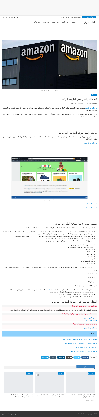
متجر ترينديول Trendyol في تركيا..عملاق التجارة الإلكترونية (79, 339)
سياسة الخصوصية (76, 17)
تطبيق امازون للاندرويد (90, 203)
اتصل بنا (68, 17)
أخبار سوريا (46, 22)
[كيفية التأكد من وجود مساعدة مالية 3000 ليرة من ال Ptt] (49, 382)
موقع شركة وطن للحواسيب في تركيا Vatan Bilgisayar (80, 343)
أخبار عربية (55, 22)
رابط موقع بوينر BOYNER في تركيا (86, 347)
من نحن (62, 17)
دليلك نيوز (90, 22)
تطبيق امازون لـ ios (91, 207)
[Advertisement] (49, 7)
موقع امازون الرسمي (90, 143)
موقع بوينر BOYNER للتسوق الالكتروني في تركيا (82, 351)
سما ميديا (4, 414)
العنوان (48, 289)
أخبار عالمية (65, 22)
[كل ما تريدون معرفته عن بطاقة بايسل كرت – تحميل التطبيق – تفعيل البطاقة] (18, 382)
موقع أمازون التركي (91, 108)
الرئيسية (74, 22)
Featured (91, 373)
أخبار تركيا (37, 22)
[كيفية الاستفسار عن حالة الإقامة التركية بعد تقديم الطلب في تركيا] (80, 382)
